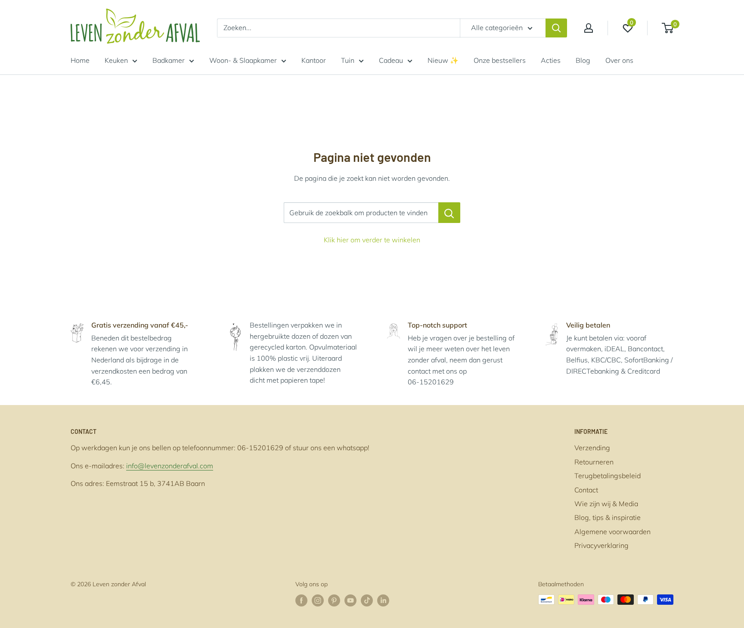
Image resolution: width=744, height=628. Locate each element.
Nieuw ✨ (443, 60)
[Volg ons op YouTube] (350, 600)
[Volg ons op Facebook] (301, 600)
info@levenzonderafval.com (169, 465)
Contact (586, 490)
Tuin (347, 60)
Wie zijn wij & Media (606, 503)
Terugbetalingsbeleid (607, 475)
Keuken (116, 60)
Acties (551, 60)
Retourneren (594, 462)
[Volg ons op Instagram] (318, 600)
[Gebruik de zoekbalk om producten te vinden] (449, 212)
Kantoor (313, 60)
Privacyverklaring (601, 545)
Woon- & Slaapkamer (243, 60)
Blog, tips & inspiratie (607, 517)
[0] (668, 28)
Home (80, 60)
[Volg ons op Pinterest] (334, 600)
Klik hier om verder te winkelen (372, 239)
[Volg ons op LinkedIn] (383, 600)
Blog (583, 60)
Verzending (592, 447)
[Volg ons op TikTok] (367, 600)
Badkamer (168, 60)
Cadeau (391, 60)
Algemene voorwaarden (612, 531)
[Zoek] (556, 28)
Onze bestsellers (500, 60)
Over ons (619, 60)
